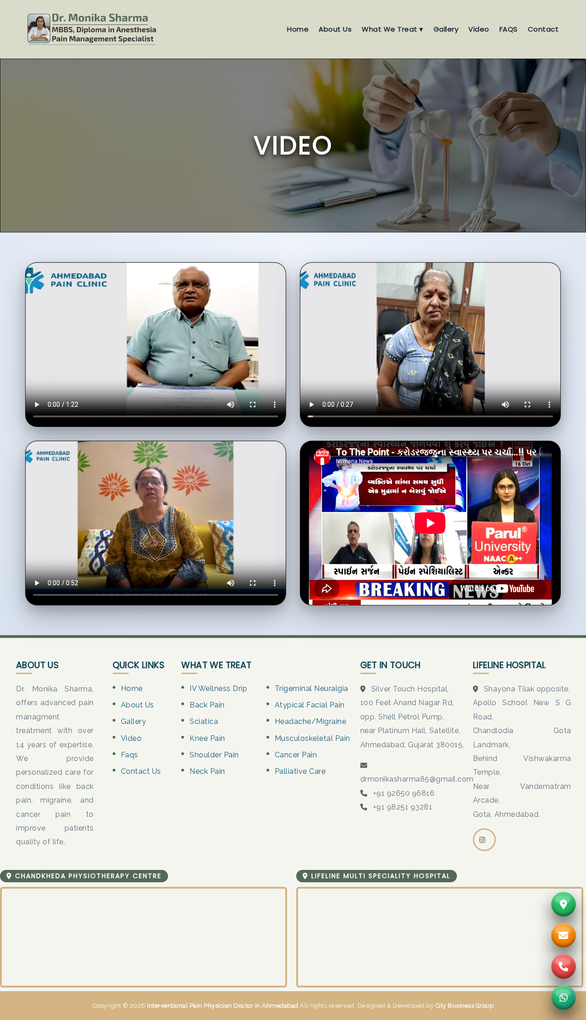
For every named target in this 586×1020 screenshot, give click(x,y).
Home (298, 29)
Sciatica (204, 721)
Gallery (446, 29)
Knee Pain (207, 738)
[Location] (563, 904)
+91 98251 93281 (403, 807)
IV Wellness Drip (218, 688)
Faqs (129, 754)
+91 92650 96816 (404, 793)
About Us (335, 29)
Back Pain (207, 705)
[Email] (563, 935)
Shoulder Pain (214, 754)
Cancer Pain (296, 754)
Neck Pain (207, 771)
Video (478, 29)
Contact (543, 29)
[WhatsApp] (563, 997)
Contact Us (141, 771)
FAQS (508, 29)
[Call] (563, 966)
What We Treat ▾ (392, 29)
